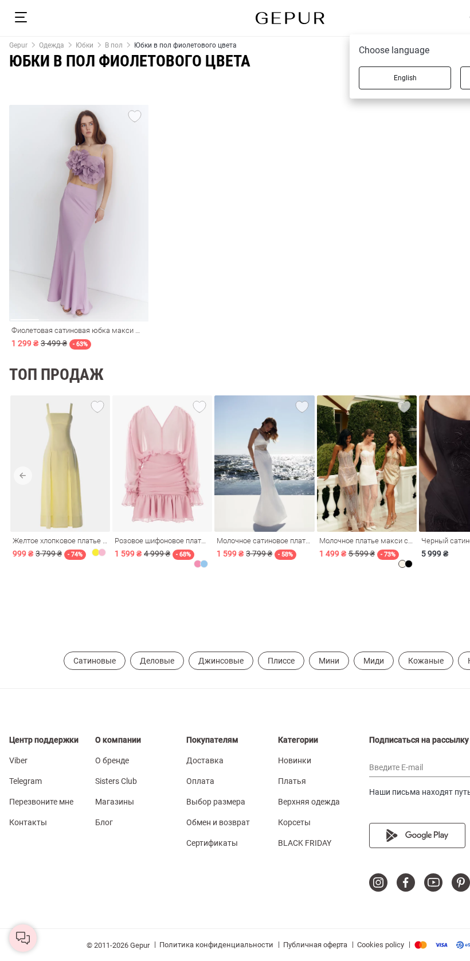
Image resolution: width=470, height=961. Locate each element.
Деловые (157, 660)
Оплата (200, 781)
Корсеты (294, 822)
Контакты (28, 822)
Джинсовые (221, 660)
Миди (373, 660)
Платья (292, 781)
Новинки (294, 760)
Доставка (205, 760)
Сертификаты (212, 843)
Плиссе (281, 660)
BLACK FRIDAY (304, 843)
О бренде (112, 760)
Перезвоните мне (41, 801)
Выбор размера (215, 801)
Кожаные (426, 660)
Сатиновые (94, 660)
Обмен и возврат (218, 822)
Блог (104, 822)
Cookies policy (380, 944)
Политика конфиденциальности (216, 944)
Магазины (114, 801)
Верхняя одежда (309, 801)
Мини (329, 660)
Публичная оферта (315, 944)
